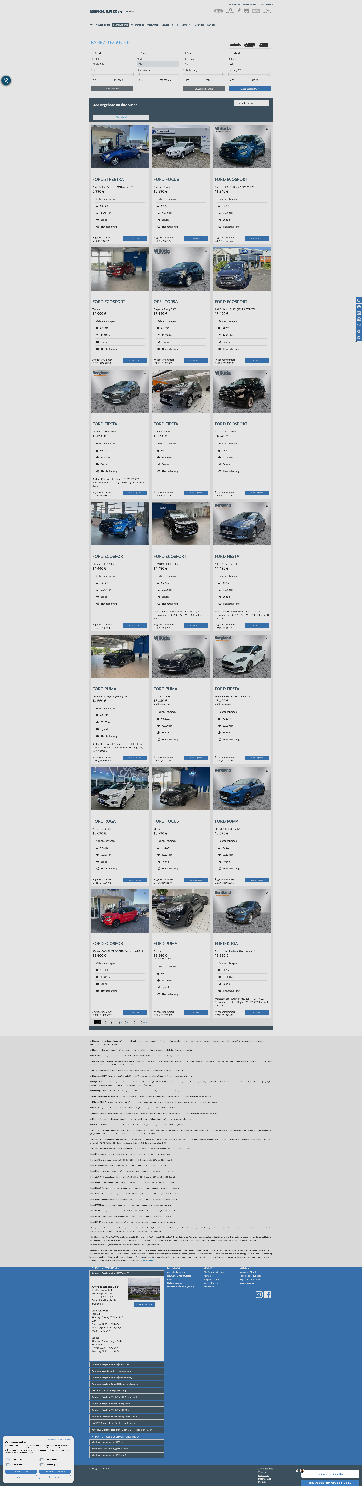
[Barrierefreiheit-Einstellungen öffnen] (6, 80)
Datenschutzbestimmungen (59, 1440)
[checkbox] (8, 1459)
